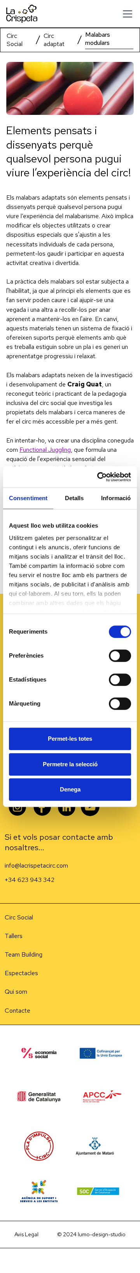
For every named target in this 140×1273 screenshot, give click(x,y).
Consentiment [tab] (28, 498)
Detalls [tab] (74, 498)
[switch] (120, 655)
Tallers (14, 936)
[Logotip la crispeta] (21, 14)
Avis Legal (26, 1234)
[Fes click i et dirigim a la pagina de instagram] (66, 808)
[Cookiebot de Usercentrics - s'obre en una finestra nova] (98, 477)
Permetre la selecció (70, 764)
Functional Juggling (45, 450)
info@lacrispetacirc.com (36, 865)
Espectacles (21, 973)
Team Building (23, 954)
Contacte (17, 1010)
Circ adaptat (54, 40)
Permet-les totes (70, 738)
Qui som (16, 992)
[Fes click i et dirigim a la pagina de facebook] (42, 808)
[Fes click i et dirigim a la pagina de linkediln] (17, 808)
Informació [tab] (116, 498)
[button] (126, 14)
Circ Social (15, 40)
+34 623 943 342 (29, 880)
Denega (70, 789)
